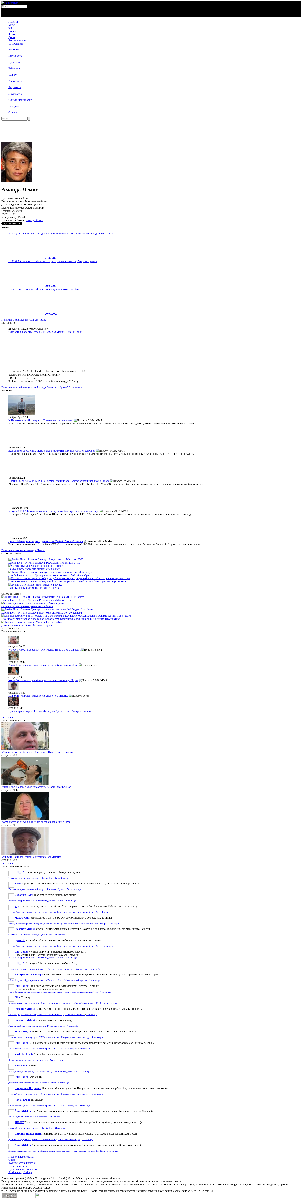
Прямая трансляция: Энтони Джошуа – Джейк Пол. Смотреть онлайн (50, 711)
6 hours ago (60, 1128)
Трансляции (15, 43)
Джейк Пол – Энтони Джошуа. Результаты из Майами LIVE (44, 562)
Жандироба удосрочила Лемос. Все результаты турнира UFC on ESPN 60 (51, 450)
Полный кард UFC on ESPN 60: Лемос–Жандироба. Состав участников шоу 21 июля (58, 480)
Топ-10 (12, 74)
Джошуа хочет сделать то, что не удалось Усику (32, 1060)
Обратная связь (17, 1165)
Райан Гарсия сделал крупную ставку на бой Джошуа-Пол (43, 664)
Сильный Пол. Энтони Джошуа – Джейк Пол (30, 878)
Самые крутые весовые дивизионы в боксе (34, 568)
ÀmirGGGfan (23, 1110)
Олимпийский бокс (20, 99)
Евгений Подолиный (28, 1133)
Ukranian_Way (24, 894)
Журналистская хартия (21, 1162)
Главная (13, 21)
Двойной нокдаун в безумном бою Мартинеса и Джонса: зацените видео (44, 1139)
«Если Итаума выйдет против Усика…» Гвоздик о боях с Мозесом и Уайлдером (47, 969)
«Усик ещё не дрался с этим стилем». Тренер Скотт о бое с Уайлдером (43, 1048)
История (13, 106)
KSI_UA (20, 872)
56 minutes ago (74, 889)
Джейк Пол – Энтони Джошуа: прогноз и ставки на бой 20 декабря (48, 575)
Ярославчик (22, 1099)
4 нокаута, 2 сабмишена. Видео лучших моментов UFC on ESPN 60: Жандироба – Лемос (61, 233)
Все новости (8, 717)
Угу (17, 906)
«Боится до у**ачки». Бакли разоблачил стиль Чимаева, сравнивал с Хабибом (46, 1014)
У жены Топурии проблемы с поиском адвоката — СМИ (36, 900)
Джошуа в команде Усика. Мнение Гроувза (33, 587)
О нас (11, 1159)
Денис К (20, 940)
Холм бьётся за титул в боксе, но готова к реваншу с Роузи (43, 680)
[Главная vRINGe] (9, 2)
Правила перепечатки (21, 1156)
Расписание (15, 80)
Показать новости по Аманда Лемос (23, 550)
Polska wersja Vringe (20, 1172)
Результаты (14, 87)
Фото (11, 34)
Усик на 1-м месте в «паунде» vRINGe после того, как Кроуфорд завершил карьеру (49, 1037)
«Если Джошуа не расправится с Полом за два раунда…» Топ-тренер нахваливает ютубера (53, 992)
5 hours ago (84, 1071)
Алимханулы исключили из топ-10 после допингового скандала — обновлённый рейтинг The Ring (56, 1003)
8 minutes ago (61, 878)
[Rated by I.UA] (43, 1197)
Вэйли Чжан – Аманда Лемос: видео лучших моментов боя (43, 289)
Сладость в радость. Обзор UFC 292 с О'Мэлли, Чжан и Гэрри (45, 331)
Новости (13, 49)
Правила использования (22, 1169)
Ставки (12, 112)
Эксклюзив (15, 55)
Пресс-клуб (15, 93)
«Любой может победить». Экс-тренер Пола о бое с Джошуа (44, 649)
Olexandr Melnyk (25, 928)
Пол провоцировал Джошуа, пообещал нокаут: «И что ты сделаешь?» (42, 1071)
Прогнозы (14, 62)
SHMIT (19, 1122)
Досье (11, 37)
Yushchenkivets (24, 1054)
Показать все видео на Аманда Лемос (23, 319)
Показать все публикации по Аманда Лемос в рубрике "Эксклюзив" (42, 387)
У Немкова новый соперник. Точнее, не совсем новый (40, 420)
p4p (10, 27)
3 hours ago (94, 969)
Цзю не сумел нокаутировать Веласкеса (28, 1117)
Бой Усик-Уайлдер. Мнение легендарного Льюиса (38, 695)
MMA (11, 24)
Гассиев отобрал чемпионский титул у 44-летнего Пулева (36, 889)
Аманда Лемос (34, 220)
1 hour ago (71, 900)
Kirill (18, 883)
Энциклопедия (17, 40)
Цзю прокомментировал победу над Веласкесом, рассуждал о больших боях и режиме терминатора (67, 581)
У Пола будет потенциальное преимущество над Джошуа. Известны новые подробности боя (54, 912)
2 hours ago (60, 935)
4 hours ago (94, 980)
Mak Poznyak (23, 1031)
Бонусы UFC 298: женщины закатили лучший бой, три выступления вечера (53, 511)
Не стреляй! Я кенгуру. (29, 974)
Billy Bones (21, 951)
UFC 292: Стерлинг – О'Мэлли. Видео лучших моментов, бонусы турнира (52, 261)
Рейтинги (14, 68)
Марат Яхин (22, 917)
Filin (17, 997)
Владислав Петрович (28, 1088)
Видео (12, 31)
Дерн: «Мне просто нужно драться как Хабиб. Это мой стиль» (45, 541)
